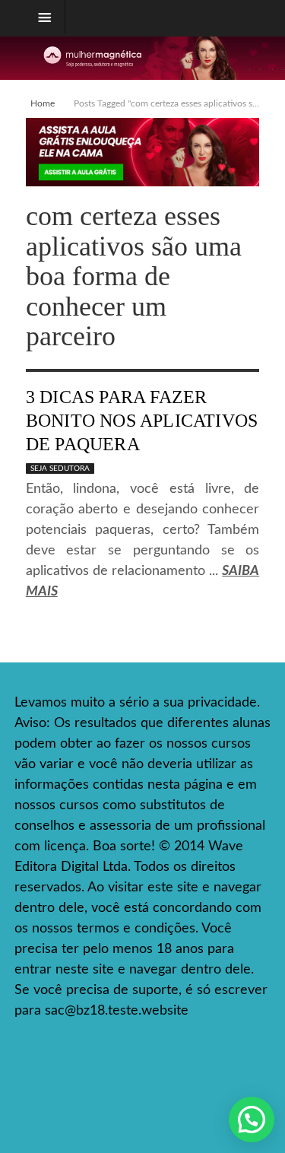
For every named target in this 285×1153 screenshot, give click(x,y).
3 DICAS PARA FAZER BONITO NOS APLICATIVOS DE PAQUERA (142, 420)
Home (42, 103)
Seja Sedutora (60, 468)
